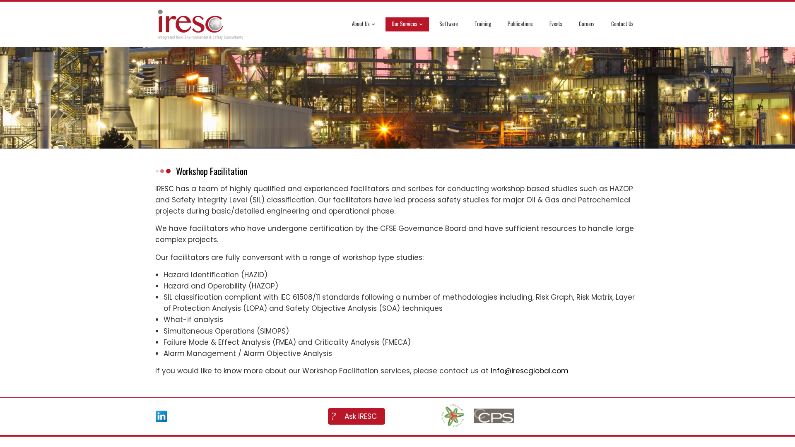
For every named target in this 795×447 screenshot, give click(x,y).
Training (483, 24)
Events (555, 24)
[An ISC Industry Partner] (452, 416)
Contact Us (622, 24)
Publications (520, 24)
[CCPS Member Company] (494, 416)
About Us (361, 24)
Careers (587, 24)
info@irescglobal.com (530, 371)
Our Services (404, 24)
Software (448, 24)
